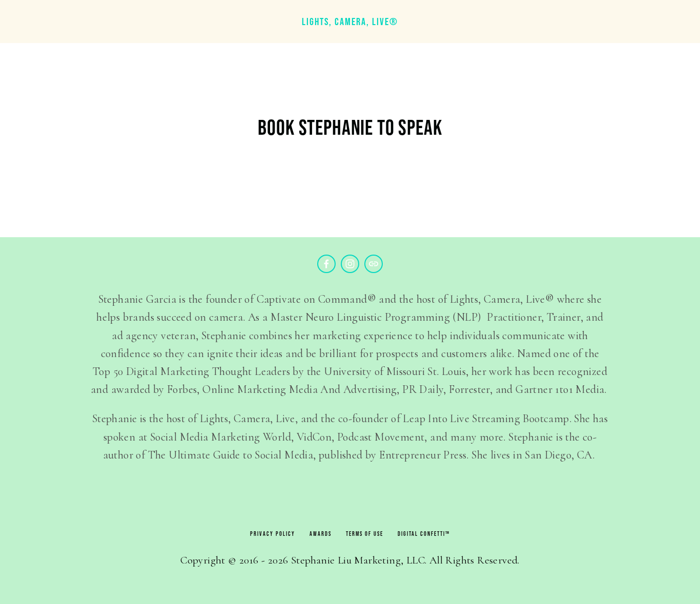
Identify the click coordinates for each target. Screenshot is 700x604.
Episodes (160, 41)
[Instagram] (350, 264)
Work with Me (304, 41)
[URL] (373, 264)
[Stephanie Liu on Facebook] (326, 264)
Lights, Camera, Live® (350, 21)
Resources (227, 41)
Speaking (97, 41)
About (41, 41)
